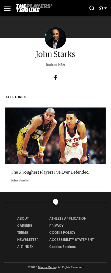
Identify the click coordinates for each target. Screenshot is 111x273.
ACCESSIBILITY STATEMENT (71, 239)
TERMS (22, 232)
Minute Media (47, 267)
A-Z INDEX (25, 246)
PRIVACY (56, 225)
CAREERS (24, 225)
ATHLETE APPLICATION (67, 218)
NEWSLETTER (28, 239)
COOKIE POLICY (62, 232)
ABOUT (23, 218)
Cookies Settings (62, 246)
